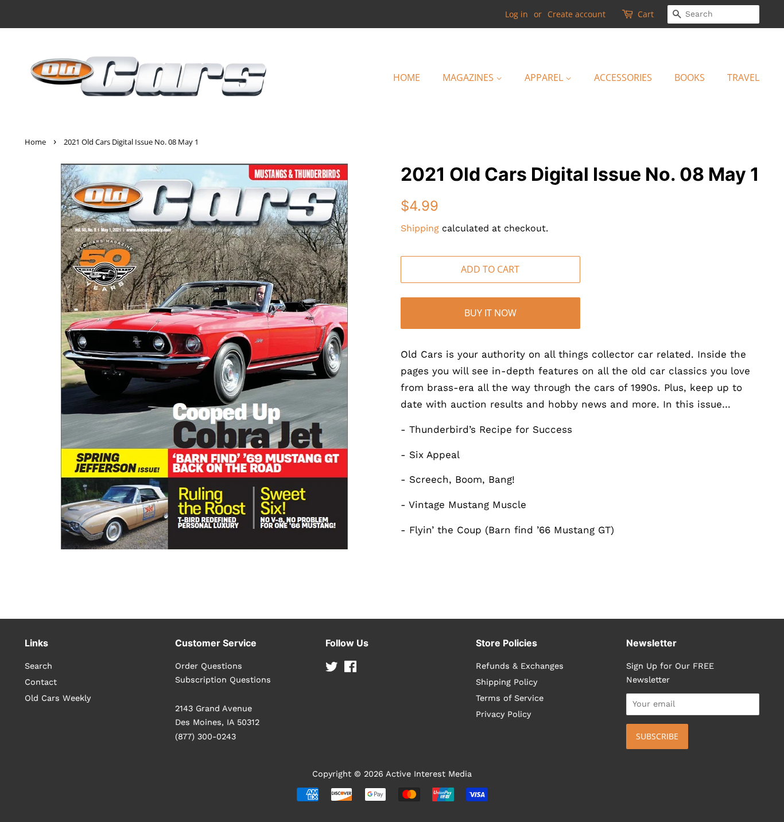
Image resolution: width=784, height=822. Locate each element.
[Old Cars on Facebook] (350, 669)
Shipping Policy (506, 682)
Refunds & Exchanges (520, 666)
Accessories (623, 77)
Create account (577, 14)
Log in (516, 14)
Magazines (469, 77)
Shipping (420, 228)
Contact (41, 682)
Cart (646, 14)
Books (689, 77)
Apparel (545, 77)
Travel (743, 77)
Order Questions (208, 666)
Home (406, 77)
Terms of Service (510, 698)
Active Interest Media (429, 774)
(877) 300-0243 (205, 737)
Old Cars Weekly (58, 698)
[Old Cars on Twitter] (331, 669)
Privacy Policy (503, 714)
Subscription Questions (223, 680)
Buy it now (490, 313)
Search (38, 666)
